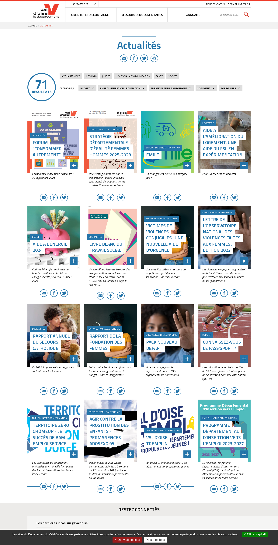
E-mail (123, 58)
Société (172, 76)
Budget (85, 88)
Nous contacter (215, 4)
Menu (176, 4)
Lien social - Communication (133, 76)
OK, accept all (256, 534)
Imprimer (154, 58)
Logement (203, 88)
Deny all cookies (128, 539)
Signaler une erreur (239, 4)
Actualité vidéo (70, 76)
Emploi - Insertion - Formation (120, 88)
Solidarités (228, 88)
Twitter (144, 58)
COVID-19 (91, 76)
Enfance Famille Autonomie (169, 88)
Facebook (134, 58)
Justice (106, 76)
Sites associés (80, 4)
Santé (159, 76)
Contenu (185, 4)
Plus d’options (155, 539)
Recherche (198, 4)
